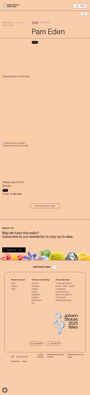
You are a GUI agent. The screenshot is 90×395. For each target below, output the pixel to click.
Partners (14, 286)
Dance (34, 292)
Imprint (24, 361)
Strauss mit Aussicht (64, 295)
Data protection (22, 357)
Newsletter (16, 361)
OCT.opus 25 (61, 297)
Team (13, 289)
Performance (37, 300)
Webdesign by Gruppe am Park (55, 356)
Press (13, 283)
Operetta (35, 286)
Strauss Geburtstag (63, 300)
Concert (35, 283)
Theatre (35, 289)
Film (33, 303)
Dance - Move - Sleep (65, 286)
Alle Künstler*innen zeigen (45, 206)
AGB (12, 357)
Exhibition (35, 297)
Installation (36, 295)
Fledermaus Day (62, 292)
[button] (5, 390)
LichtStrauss (60, 289)
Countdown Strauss (63, 283)
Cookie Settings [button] (40, 356)
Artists (35, 22)
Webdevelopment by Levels (75, 356)
